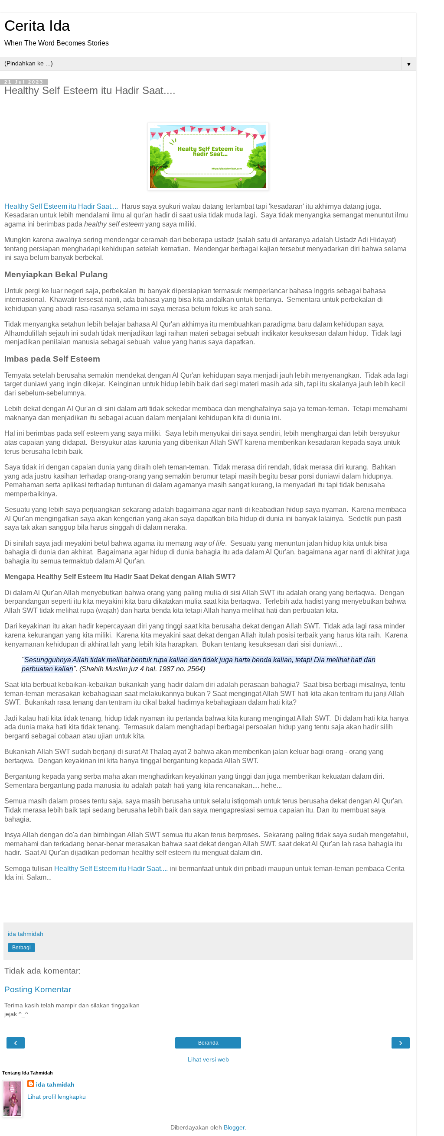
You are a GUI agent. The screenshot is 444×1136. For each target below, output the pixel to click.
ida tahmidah (55, 1084)
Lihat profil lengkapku (56, 1096)
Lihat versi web (208, 1059)
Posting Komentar (37, 989)
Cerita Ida (37, 25)
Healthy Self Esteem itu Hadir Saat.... (61, 206)
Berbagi (21, 948)
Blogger (234, 1127)
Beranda (208, 1043)
